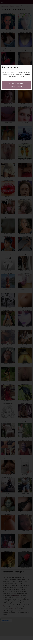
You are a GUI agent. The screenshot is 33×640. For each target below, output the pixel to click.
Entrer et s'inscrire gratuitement (16, 85)
